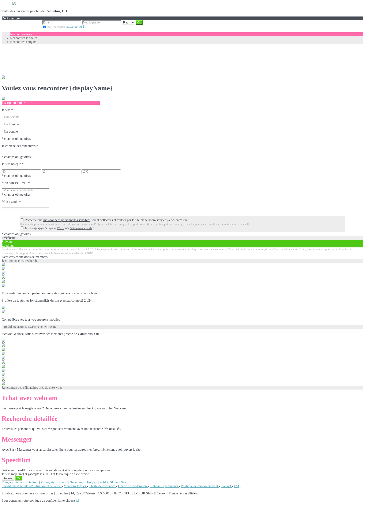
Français (7, 482)
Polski (103, 482)
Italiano (20, 482)
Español (61, 482)
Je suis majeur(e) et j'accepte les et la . (59, 228)
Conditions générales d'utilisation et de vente (32, 486)
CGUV (60, 228)
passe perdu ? (75, 26)
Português (47, 482)
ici (77, 500)
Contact (226, 486)
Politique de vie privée (81, 228)
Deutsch (32, 482)
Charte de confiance (102, 486)
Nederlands (77, 482)
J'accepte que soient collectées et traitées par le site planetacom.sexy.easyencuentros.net (106, 220)
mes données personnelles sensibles (66, 220)
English (92, 482)
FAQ (237, 486)
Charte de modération (133, 486)
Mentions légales (75, 486)
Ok (18, 478)
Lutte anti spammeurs (164, 486)
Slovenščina (118, 482)
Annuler (8, 478)
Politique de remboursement (200, 486)
